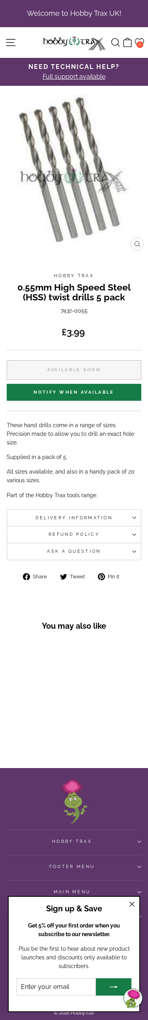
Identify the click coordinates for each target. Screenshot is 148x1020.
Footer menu (72, 866)
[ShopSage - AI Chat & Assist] (133, 998)
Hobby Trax (74, 275)
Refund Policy (74, 534)
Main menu (72, 891)
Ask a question (74, 551)
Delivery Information (74, 517)
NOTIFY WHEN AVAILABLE (74, 392)
